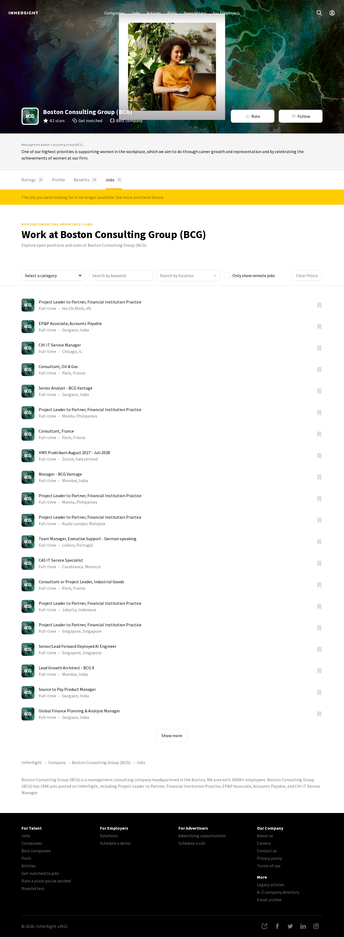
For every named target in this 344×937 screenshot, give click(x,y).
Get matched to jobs (40, 873)
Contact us (267, 850)
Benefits (85, 179)
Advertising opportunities (202, 835)
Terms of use (269, 865)
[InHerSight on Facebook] (277, 926)
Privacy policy (269, 858)
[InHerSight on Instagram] (316, 926)
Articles (154, 13)
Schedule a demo (115, 843)
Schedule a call (191, 843)
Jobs (135, 13)
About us (265, 835)
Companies (114, 13)
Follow (304, 116)
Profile (58, 179)
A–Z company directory (278, 892)
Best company (129, 120)
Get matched (90, 120)
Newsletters (195, 13)
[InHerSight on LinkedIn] (303, 926)
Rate (255, 116)
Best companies (36, 850)
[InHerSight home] (23, 12)
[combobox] (188, 275)
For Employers (226, 13)
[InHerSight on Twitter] (290, 926)
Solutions (109, 835)
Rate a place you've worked (46, 880)
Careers (264, 843)
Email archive (269, 899)
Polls (172, 13)
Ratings (32, 179)
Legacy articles (270, 884)
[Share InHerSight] (264, 926)
